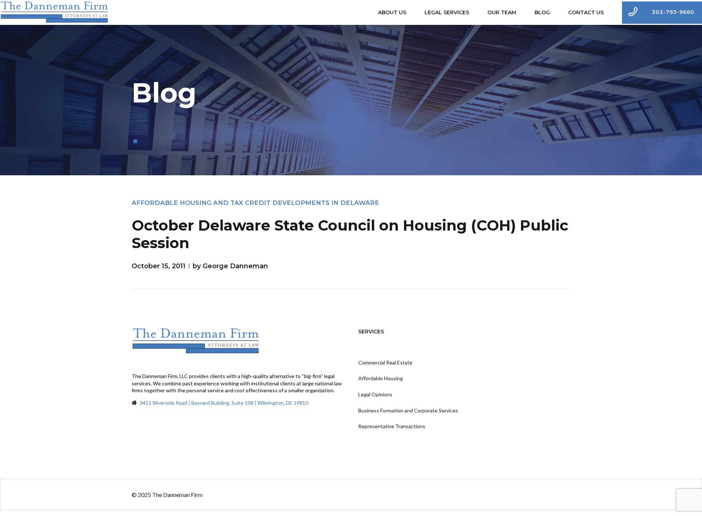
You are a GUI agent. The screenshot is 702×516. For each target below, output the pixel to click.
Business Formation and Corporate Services (408, 410)
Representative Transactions (391, 426)
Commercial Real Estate (385, 362)
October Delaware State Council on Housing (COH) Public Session (350, 234)
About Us (392, 12)
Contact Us (586, 12)
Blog (542, 12)
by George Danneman (230, 266)
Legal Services (446, 12)
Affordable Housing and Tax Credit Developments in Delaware (255, 202)
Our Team (501, 12)
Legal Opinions (375, 394)
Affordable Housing (380, 378)
